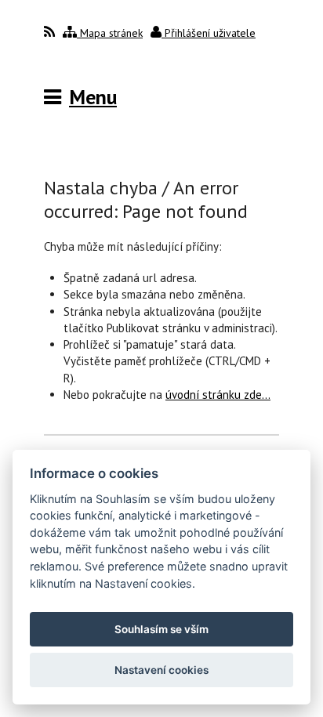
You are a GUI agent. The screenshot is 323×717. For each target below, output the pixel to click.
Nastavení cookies (161, 670)
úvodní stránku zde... (217, 394)
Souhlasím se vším (161, 629)
